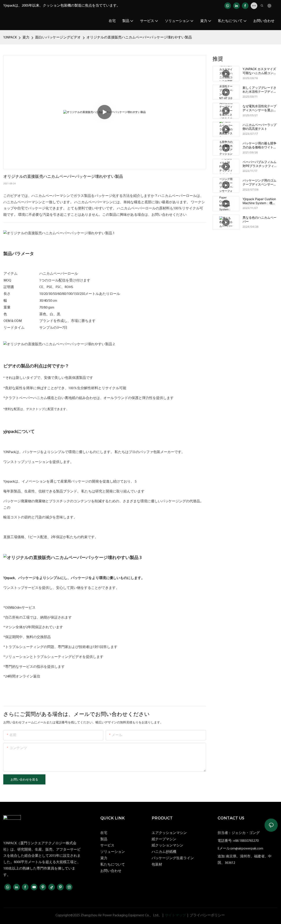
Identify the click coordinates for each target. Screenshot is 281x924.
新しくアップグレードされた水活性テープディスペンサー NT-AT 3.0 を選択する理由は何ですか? (260, 90)
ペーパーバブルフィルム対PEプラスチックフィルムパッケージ (260, 164)
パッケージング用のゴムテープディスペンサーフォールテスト (259, 182)
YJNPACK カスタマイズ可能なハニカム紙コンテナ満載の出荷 (259, 71)
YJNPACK (10, 37)
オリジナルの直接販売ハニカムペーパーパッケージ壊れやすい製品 (139, 37)
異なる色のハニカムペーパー (259, 219)
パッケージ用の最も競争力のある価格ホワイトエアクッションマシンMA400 (259, 145)
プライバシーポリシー (207, 915)
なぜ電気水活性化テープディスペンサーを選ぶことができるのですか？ (259, 108)
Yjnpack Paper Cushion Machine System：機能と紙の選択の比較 (259, 201)
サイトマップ (175, 915)
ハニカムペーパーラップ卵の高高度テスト (259, 127)
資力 (25, 37)
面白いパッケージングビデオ (58, 37)
